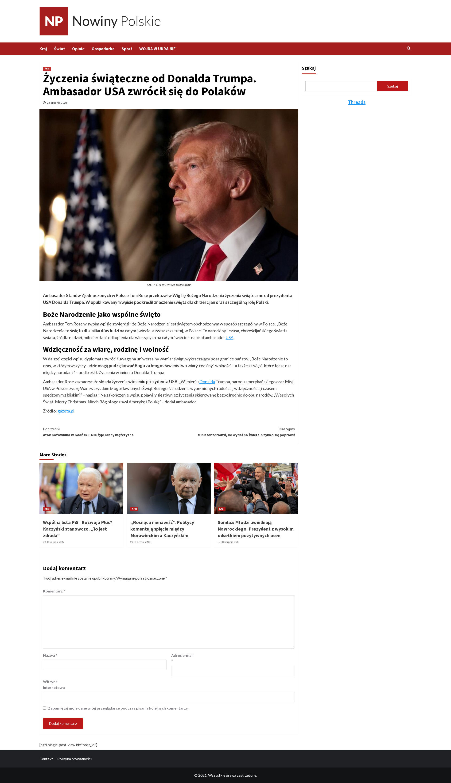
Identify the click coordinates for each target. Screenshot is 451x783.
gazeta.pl (66, 410)
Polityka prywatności (74, 758)
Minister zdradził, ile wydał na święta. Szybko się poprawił (246, 432)
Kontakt (46, 758)
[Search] (409, 48)
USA (229, 337)
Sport (127, 48)
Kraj (43, 48)
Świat (59, 48)
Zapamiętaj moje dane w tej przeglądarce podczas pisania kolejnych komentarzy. (118, 708)
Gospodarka (103, 48)
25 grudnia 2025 (57, 102)
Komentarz (54, 591)
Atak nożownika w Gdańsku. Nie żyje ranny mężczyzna (88, 432)
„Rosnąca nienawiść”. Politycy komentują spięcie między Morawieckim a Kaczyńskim (162, 528)
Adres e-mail (182, 658)
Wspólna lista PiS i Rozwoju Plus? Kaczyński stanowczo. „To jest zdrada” (77, 528)
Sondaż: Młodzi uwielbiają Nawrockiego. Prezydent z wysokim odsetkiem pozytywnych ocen (256, 528)
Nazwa (50, 655)
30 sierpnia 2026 (55, 542)
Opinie (78, 48)
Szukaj (309, 68)
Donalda (207, 381)
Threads (356, 102)
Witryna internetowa (54, 684)
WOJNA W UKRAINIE (157, 48)
